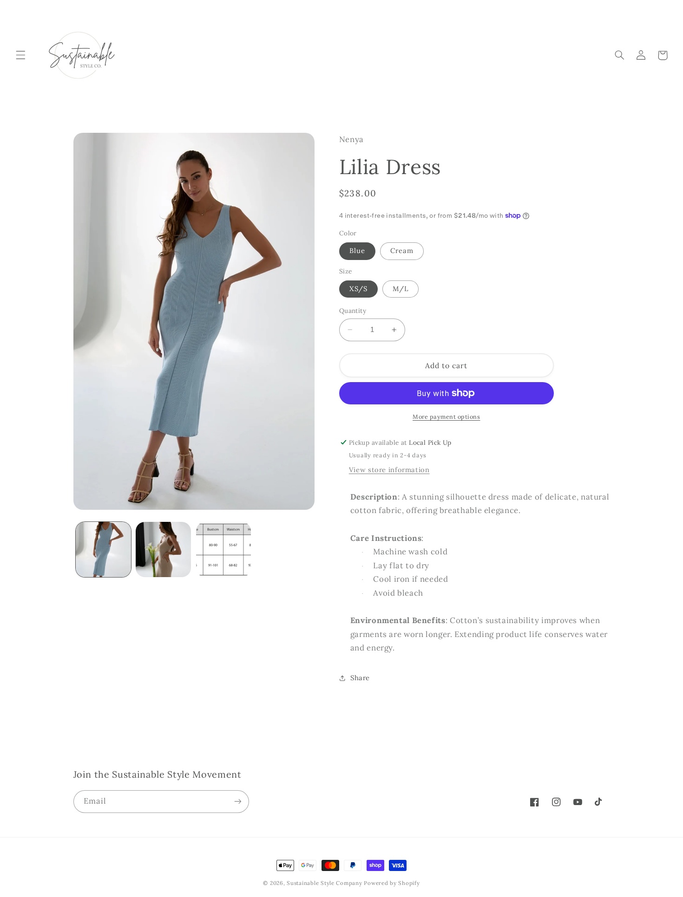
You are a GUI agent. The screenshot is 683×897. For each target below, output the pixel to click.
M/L (400, 288)
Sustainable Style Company (324, 882)
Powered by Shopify (392, 882)
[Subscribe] (237, 801)
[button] (20, 55)
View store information (389, 469)
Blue (357, 250)
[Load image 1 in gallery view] (103, 549)
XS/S (358, 288)
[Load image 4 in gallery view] (163, 549)
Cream (402, 250)
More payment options (446, 416)
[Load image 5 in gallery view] (223, 549)
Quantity (352, 310)
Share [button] (360, 677)
